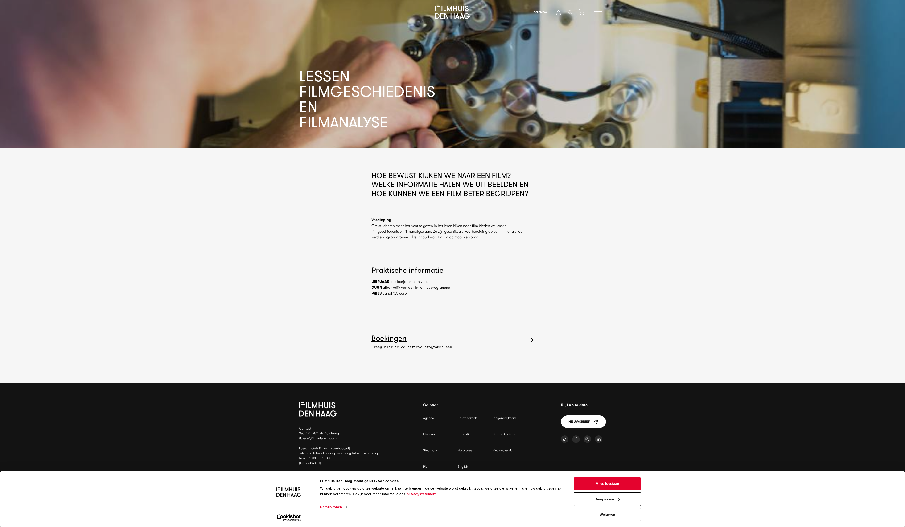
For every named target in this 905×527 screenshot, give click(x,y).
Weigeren (607, 514)
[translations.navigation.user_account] (558, 12)
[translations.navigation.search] (570, 12)
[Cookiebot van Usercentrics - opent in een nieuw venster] (288, 517)
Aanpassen (605, 499)
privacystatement (422, 494)
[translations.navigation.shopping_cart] (581, 12)
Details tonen (331, 507)
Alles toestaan (607, 484)
